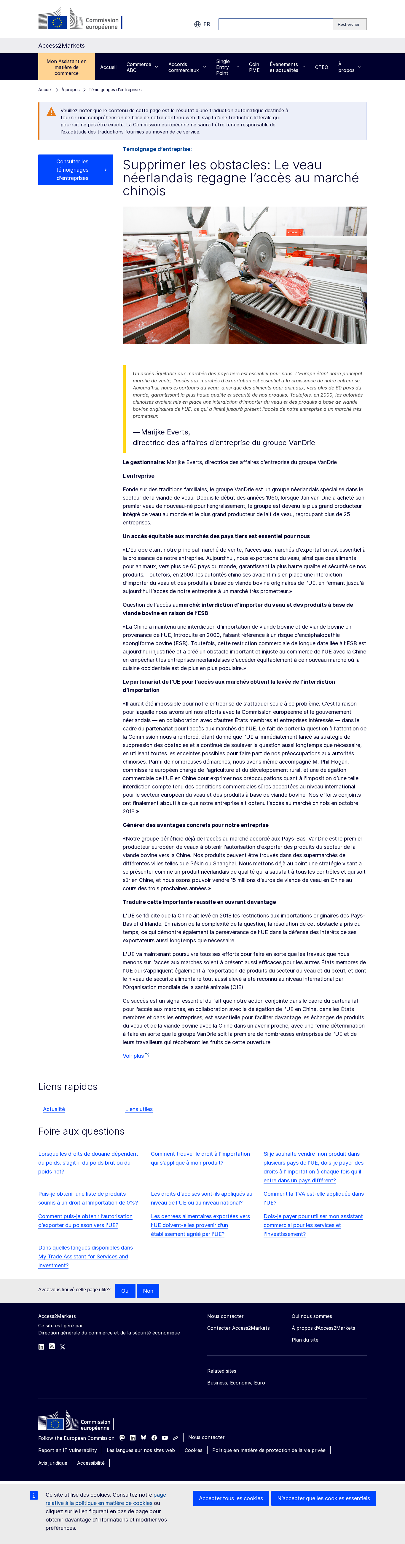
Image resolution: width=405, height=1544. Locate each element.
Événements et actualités (284, 67)
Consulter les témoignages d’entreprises (72, 169)
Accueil (108, 67)
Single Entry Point (223, 67)
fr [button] (206, 24)
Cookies (194, 1450)
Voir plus (133, 1056)
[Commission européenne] (86, 19)
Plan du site (305, 1340)
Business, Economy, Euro (236, 1383)
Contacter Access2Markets (238, 1328)
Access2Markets (57, 1316)
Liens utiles (139, 1109)
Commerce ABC (139, 67)
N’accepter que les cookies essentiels (323, 1498)
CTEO (321, 67)
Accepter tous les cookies (231, 1498)
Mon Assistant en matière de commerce (67, 67)
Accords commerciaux (183, 67)
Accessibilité (91, 1463)
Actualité (54, 1109)
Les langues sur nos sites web (141, 1450)
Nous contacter (206, 1437)
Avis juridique (52, 1463)
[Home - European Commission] (81, 1421)
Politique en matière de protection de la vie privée (269, 1450)
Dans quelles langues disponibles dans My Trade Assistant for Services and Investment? (85, 1256)
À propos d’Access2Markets (323, 1328)
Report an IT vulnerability (67, 1450)
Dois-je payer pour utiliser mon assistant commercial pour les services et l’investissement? (313, 1225)
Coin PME (254, 67)
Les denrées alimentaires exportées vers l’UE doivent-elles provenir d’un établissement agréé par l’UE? (200, 1225)
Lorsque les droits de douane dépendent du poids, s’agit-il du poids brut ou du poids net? (88, 1163)
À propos (346, 67)
